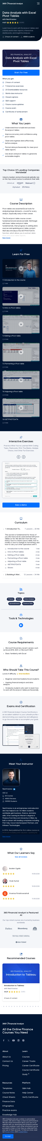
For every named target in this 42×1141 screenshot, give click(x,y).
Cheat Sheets (8, 1097)
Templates (7, 1088)
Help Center (27, 1093)
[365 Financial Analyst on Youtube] (13, 1041)
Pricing (5, 1066)
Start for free (21, 73)
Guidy (25, 1074)
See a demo (21, 505)
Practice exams (9, 1110)
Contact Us (7, 1061)
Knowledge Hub (9, 1115)
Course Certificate (30, 1070)
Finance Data (8, 1102)
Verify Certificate (30, 1097)
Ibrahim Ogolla (14, 868)
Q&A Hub (26, 1088)
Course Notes (8, 1093)
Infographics (8, 1106)
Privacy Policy (10, 1132)
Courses (26, 1057)
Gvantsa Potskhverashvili (19, 893)
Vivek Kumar (14, 881)
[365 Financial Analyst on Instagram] (23, 1040)
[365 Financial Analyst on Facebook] (3, 1040)
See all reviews (21, 857)
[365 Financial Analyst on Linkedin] (18, 1040)
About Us (6, 1057)
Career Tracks (28, 1061)
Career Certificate (30, 1066)
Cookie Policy (22, 1132)
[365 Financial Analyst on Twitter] (8, 1040)
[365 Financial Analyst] (12, 3)
